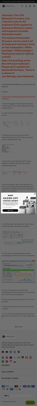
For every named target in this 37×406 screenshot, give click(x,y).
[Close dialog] (35, 194)
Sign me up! (10, 210)
